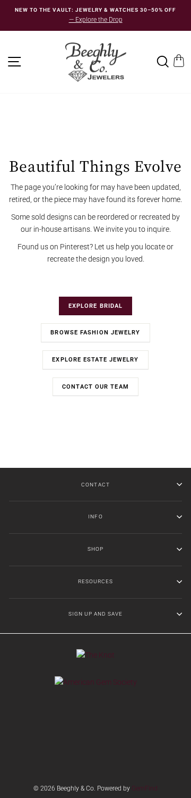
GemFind (145, 788)
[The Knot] (95, 655)
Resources (95, 581)
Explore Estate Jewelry (95, 359)
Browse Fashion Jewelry (95, 332)
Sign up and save (95, 614)
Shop (95, 549)
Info (95, 516)
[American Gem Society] (96, 682)
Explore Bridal (95, 306)
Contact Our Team (95, 386)
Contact (95, 485)
